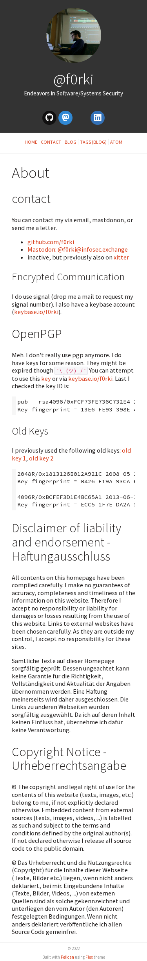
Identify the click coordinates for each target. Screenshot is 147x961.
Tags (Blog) (93, 142)
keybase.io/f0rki (36, 312)
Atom (116, 142)
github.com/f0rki (50, 242)
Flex (89, 957)
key (46, 378)
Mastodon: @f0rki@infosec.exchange (77, 249)
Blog (70, 142)
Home (31, 142)
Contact (51, 142)
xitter (121, 257)
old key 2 (41, 458)
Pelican (67, 957)
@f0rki (73, 79)
